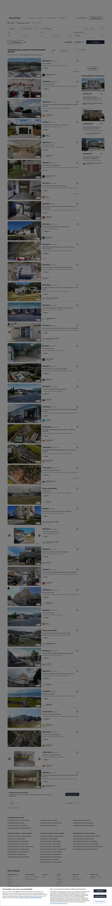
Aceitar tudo (100, 890)
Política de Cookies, (24, 897)
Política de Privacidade (36, 897)
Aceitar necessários (100, 896)
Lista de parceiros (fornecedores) (58, 903)
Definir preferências (100, 901)
